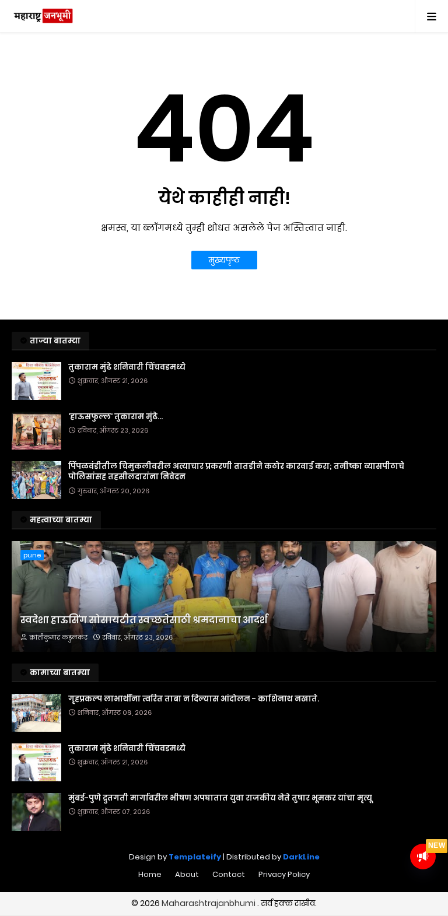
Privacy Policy (284, 874)
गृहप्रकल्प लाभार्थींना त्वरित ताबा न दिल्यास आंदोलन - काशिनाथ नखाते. (193, 699)
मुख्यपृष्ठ (224, 260)
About (187, 874)
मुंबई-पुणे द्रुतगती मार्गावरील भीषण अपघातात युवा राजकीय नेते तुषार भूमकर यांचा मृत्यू (220, 798)
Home (150, 874)
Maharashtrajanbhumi (209, 903)
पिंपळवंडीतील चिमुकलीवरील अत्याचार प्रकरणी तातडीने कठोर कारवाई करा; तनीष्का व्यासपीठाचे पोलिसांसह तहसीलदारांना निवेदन (236, 471)
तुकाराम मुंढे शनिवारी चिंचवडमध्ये (127, 367)
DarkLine (301, 856)
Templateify (195, 856)
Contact (228, 874)
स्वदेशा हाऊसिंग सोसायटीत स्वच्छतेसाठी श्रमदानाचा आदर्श (143, 620)
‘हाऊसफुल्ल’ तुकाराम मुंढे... (115, 417)
